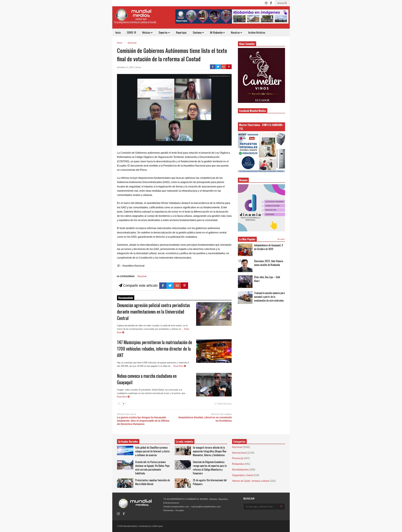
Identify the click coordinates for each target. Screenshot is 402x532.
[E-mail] (223, 66)
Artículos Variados (128, 441)
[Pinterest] (229, 66)
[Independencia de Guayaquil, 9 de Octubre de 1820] (245, 249)
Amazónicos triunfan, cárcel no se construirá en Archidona (205, 419)
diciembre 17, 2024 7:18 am (129, 67)
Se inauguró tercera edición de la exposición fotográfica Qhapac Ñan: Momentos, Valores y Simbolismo (210, 451)
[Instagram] (266, 3)
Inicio (118, 32)
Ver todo (280, 239)
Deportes (163, 32)
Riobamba (238, 464)
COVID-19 (131, 32)
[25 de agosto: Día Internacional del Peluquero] (183, 483)
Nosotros (235, 32)
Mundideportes (240, 469)
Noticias (146, 32)
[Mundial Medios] (135, 19)
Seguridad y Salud (242, 475)
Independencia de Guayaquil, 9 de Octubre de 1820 (268, 247)
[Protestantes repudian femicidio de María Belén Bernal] (125, 483)
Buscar (281, 3)
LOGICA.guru (157, 526)
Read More (178, 366)
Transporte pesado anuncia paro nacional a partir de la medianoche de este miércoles (269, 296)
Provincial (237, 458)
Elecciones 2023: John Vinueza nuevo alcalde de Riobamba (268, 263)
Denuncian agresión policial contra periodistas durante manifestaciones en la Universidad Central (153, 311)
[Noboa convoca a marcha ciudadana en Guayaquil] (214, 384)
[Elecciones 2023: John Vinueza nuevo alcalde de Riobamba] (245, 265)
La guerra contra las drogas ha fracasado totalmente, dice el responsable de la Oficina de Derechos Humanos (143, 420)
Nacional (141, 276)
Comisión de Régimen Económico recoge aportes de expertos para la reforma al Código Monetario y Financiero (210, 467)
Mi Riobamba (216, 32)
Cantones (197, 32)
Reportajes (181, 32)
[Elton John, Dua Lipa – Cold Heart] (245, 281)
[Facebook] (271, 3)
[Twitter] (218, 66)
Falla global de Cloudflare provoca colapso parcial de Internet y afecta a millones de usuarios (152, 451)
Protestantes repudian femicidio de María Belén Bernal (152, 482)
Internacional (239, 452)
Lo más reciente (184, 441)
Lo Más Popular (247, 239)
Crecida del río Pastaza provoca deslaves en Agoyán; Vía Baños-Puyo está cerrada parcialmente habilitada (152, 467)
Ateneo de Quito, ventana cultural (250, 481)
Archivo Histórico (256, 32)
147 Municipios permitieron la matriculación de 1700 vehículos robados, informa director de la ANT (154, 348)
